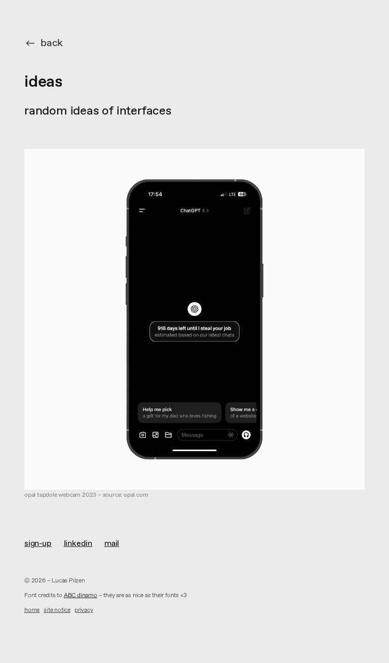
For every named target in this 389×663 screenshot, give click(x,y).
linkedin (78, 543)
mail (111, 543)
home (32, 610)
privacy (83, 610)
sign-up (38, 543)
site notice (57, 610)
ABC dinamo (80, 596)
